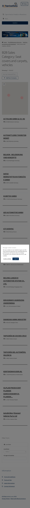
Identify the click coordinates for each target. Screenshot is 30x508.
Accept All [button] (16, 259)
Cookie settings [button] (7, 259)
